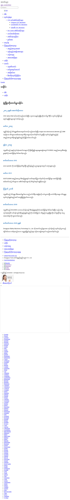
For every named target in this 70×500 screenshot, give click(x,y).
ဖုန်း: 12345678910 (6, 5)
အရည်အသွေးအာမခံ (14, 48)
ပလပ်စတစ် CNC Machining (19, 24)
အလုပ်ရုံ (6, 42)
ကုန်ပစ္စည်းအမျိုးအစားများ (15, 51)
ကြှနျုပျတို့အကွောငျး (10, 45)
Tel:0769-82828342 (9, 260)
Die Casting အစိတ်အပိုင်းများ (16, 30)
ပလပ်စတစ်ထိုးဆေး (13, 33)
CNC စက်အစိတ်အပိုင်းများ (15, 20)
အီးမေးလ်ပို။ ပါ (7, 283)
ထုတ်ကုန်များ (8, 17)
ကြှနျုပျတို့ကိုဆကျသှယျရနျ (12, 78)
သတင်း (6, 63)
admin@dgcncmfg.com (10, 255)
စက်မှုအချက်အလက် (14, 69)
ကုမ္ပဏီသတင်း (12, 66)
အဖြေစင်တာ (11, 72)
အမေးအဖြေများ (12, 57)
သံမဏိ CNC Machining (18, 27)
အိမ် (5, 14)
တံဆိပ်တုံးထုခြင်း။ (13, 36)
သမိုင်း (6, 60)
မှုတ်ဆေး (10, 39)
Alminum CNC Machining (18, 22)
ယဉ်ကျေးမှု (11, 54)
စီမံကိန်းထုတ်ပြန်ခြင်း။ (14, 75)
